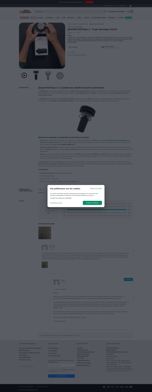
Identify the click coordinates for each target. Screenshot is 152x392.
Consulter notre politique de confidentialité (60, 198)
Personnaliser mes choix (56, 202)
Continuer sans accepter (96, 188)
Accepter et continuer (92, 202)
